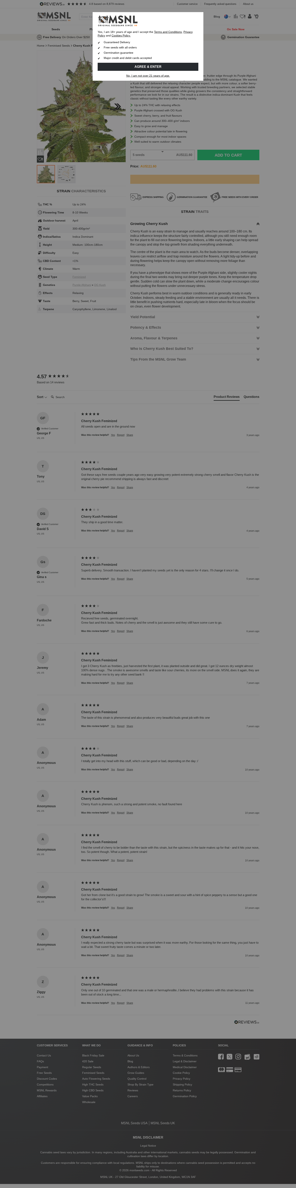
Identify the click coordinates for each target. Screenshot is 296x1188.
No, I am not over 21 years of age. (148, 75)
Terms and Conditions (168, 31)
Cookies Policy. (121, 35)
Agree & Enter (148, 66)
